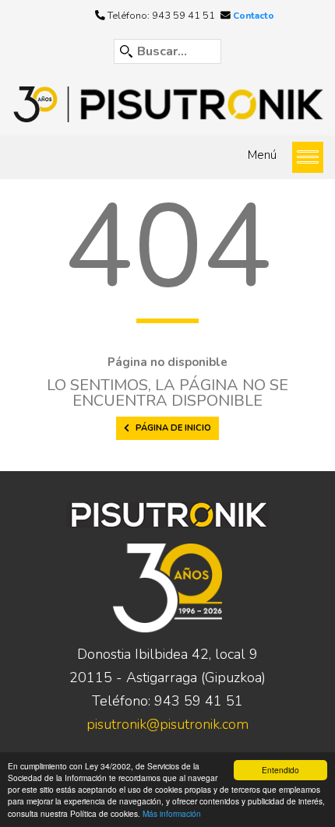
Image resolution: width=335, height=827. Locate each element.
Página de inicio (173, 428)
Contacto (253, 15)
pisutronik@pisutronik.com (167, 724)
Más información (172, 813)
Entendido (280, 770)
